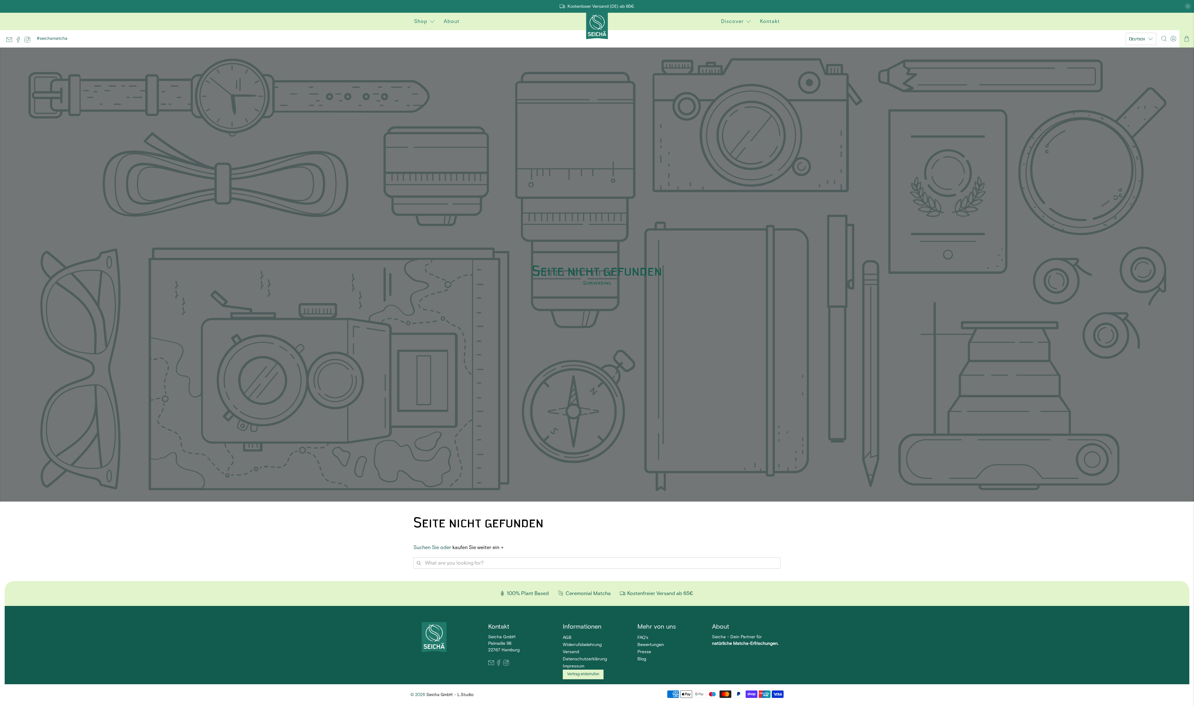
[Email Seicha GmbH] (10, 41)
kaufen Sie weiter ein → (477, 547)
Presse (644, 652)
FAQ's (642, 637)
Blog (641, 659)
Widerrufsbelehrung (582, 645)
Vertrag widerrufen (583, 674)
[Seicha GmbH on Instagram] (28, 41)
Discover (732, 21)
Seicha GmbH (439, 695)
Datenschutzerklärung (585, 659)
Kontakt (770, 21)
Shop (421, 21)
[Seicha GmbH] (434, 635)
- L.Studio (464, 695)
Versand (571, 652)
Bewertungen (650, 645)
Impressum (573, 666)
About (452, 21)
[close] (1188, 6)
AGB (567, 637)
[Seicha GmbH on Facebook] (19, 41)
